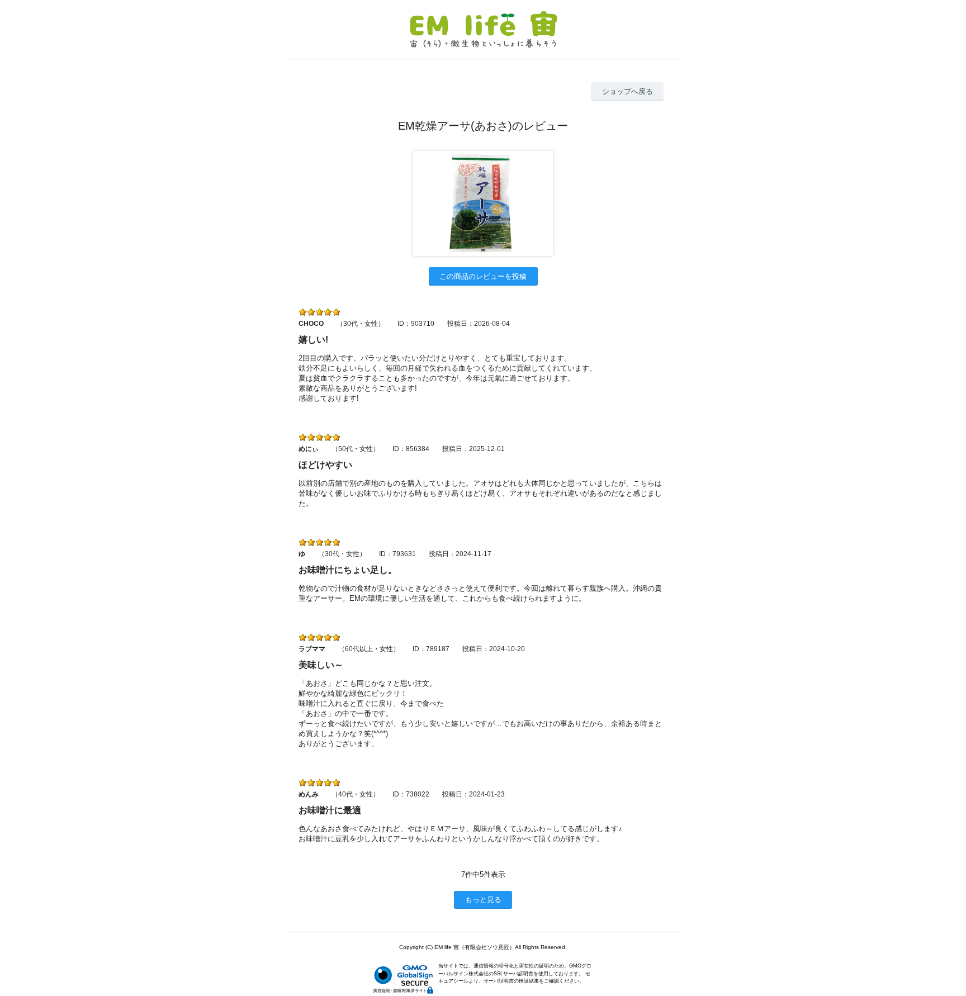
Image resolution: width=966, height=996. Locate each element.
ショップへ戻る (627, 91)
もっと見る (483, 899)
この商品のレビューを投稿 (483, 276)
